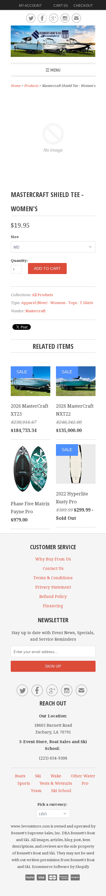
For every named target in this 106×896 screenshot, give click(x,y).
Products (31, 86)
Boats (20, 776)
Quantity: (19, 260)
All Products (42, 295)
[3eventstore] (53, 42)
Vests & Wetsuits (56, 783)
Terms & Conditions (53, 578)
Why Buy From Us (53, 559)
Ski (38, 776)
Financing (53, 606)
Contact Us (53, 568)
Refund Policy (53, 596)
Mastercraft (35, 311)
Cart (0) (60, 6)
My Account (30, 6)
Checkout (83, 6)
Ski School (61, 790)
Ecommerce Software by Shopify (60, 867)
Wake (56, 776)
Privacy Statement (53, 587)
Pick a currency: (53, 804)
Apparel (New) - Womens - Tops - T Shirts (57, 303)
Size (15, 237)
